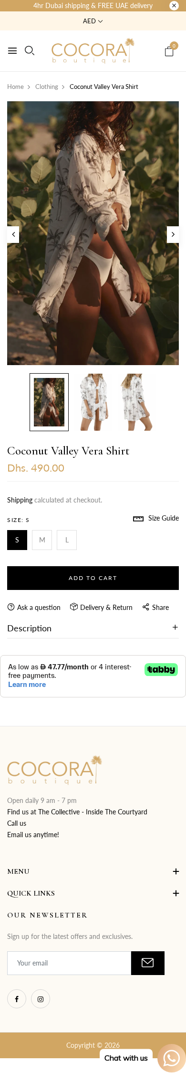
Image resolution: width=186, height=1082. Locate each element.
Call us (16, 823)
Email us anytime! (33, 835)
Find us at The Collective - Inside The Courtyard (77, 812)
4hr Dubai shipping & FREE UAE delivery (93, 5)
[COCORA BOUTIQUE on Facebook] (16, 998)
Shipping (19, 500)
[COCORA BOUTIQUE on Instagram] (40, 998)
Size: (18, 519)
